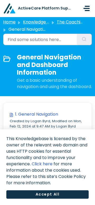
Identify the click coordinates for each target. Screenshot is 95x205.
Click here (42, 164)
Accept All (48, 194)
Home (9, 22)
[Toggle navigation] (86, 8)
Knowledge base (40, 22)
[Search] (84, 39)
